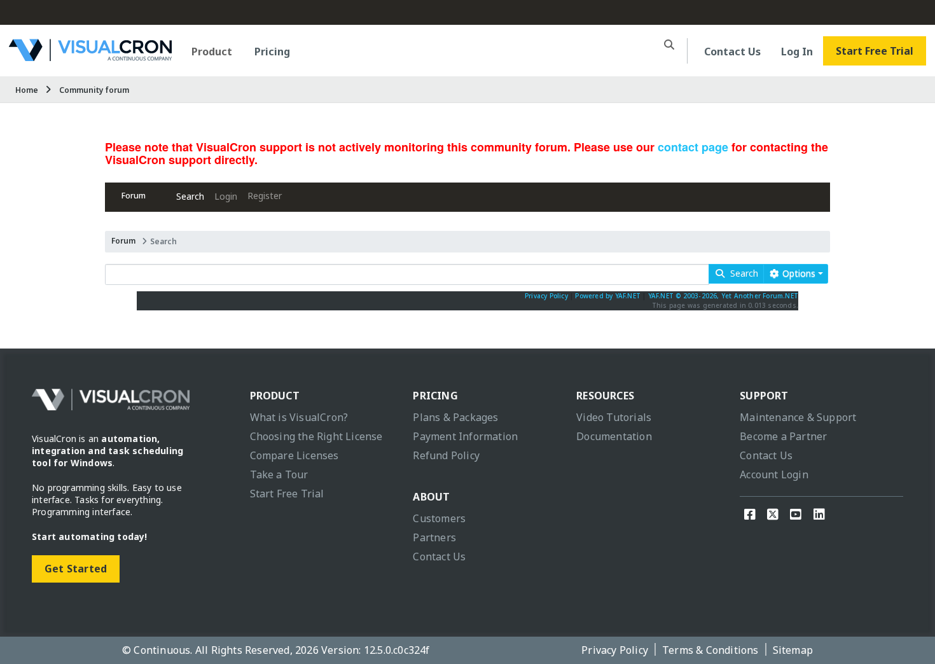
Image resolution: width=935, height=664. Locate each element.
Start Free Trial (874, 51)
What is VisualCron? (299, 417)
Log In (797, 52)
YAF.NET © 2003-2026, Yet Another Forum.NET (723, 295)
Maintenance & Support (798, 417)
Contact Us (732, 52)
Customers (439, 518)
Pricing (272, 52)
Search (190, 196)
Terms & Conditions (710, 650)
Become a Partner (783, 436)
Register (264, 196)
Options (797, 273)
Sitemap (793, 650)
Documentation (614, 436)
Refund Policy (446, 455)
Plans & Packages (455, 417)
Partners (434, 537)
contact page (693, 147)
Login (225, 196)
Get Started (76, 569)
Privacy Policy (546, 295)
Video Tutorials (613, 417)
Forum (133, 195)
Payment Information (465, 436)
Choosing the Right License (316, 436)
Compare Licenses (294, 455)
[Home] (90, 56)
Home (26, 90)
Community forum (94, 90)
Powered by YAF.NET (608, 295)
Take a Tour (279, 474)
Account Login (774, 474)
